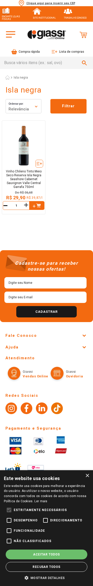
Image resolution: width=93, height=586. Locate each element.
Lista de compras (71, 52)
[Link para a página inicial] (7, 77)
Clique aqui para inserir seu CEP (50, 3)
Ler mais (40, 501)
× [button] (87, 476)
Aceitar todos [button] (46, 554)
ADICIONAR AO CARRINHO (36, 205)
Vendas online (35, 376)
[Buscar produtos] (85, 63)
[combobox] (46, 63)
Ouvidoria (74, 376)
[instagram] (11, 408)
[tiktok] (57, 408)
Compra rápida (29, 52)
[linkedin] (42, 408)
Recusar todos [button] (46, 567)
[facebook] (26, 408)
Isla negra (21, 77)
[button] (36, 205)
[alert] (46, 528)
